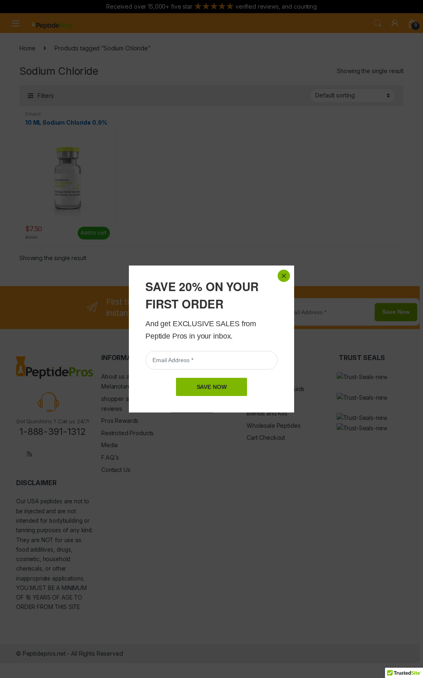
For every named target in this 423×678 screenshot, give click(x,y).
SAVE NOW (212, 387)
